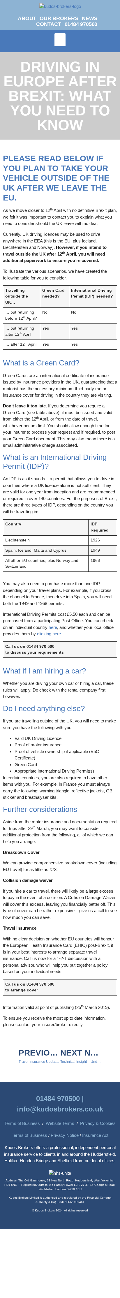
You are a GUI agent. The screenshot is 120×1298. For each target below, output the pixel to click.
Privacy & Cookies (98, 1123)
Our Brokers (59, 18)
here (53, 627)
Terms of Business (22, 1123)
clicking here (49, 633)
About (27, 18)
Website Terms (60, 1123)
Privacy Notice (65, 1135)
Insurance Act (95, 1135)
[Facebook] (111, 19)
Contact (48, 24)
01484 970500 (81, 24)
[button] (60, 39)
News (89, 18)
